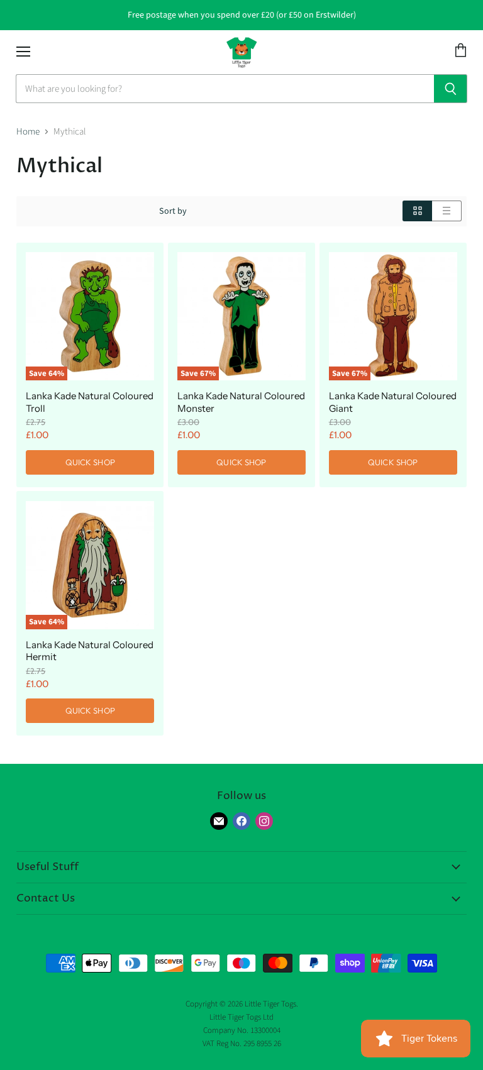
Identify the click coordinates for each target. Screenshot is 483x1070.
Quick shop (90, 462)
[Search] (450, 88)
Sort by (173, 211)
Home (28, 131)
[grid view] (417, 211)
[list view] (447, 211)
